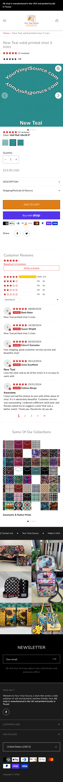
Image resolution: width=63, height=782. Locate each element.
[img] (20, 309)
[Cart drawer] (57, 20)
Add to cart (32, 204)
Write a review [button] (31, 268)
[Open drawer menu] (4, 20)
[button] (10, 53)
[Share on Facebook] (17, 233)
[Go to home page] (31, 20)
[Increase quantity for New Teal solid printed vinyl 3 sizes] (16, 159)
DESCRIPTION (10, 181)
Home (6, 33)
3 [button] (31, 415)
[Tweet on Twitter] (26, 233)
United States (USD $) (19, 746)
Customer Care (11, 724)
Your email (11, 659)
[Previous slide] (4, 95)
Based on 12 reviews (15, 264)
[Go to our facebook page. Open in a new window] (6, 712)
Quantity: (8, 153)
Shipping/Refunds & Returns (18, 190)
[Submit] (55, 659)
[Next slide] (58, 95)
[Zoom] (58, 68)
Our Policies (10, 734)
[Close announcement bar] (58, 5)
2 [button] (25, 415)
